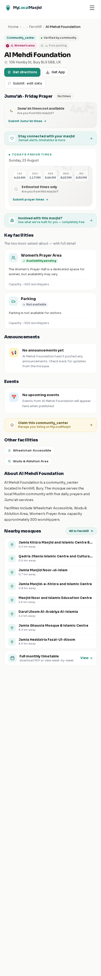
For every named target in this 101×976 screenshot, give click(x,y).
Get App (58, 72)
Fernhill (35, 27)
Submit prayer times (28, 199)
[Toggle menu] (92, 8)
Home (13, 27)
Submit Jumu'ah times (25, 121)
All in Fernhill (79, 531)
